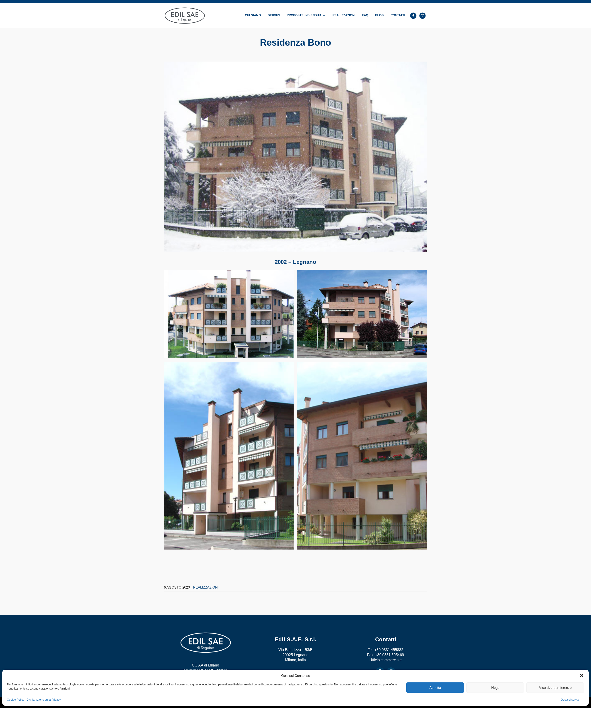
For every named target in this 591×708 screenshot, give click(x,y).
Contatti (398, 15)
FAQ (365, 15)
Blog (379, 15)
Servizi (274, 15)
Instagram (422, 15)
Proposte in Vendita (304, 15)
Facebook (413, 15)
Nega (495, 688)
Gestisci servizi (570, 699)
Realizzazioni (343, 15)
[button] (581, 675)
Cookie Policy (15, 699)
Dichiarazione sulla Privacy (44, 699)
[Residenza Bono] (295, 156)
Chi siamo (253, 15)
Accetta (435, 688)
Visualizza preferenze (555, 688)
